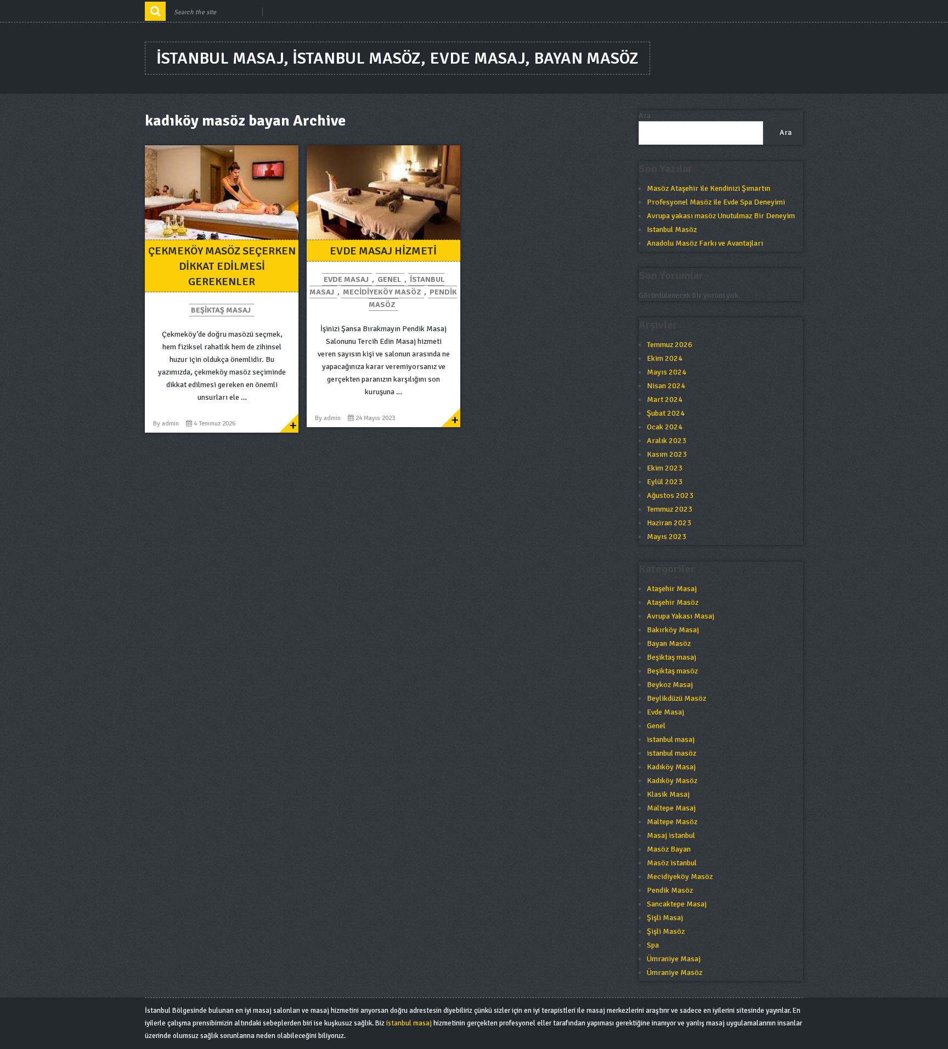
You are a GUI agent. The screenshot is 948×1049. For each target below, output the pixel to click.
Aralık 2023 (666, 440)
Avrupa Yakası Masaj (680, 616)
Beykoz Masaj (670, 684)
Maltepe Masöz (672, 821)
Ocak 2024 (664, 427)
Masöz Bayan (669, 849)
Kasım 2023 (667, 454)
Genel (389, 279)
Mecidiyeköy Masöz (382, 292)
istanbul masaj (671, 739)
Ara (645, 115)
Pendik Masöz (670, 890)
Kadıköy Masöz (672, 780)
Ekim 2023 (664, 468)
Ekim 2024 (664, 358)
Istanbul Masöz (672, 229)
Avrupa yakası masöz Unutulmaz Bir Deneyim (721, 215)
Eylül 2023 (664, 481)
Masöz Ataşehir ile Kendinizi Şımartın (708, 188)
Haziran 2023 (669, 523)
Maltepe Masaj (671, 808)
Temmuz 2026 (669, 344)
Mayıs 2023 (666, 536)
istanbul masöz (671, 753)
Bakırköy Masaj (673, 629)
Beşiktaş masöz (672, 671)
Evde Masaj (346, 279)
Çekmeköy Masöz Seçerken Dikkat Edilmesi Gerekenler (222, 266)
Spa (653, 945)
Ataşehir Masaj (672, 588)
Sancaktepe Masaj (677, 904)
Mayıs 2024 (666, 372)
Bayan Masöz (669, 643)
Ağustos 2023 (670, 495)
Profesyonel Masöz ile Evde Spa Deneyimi (716, 202)
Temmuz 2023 (669, 509)
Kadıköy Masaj (671, 767)
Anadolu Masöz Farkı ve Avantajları (705, 243)
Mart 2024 (664, 399)
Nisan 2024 (666, 385)
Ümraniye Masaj (674, 958)
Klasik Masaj (668, 794)
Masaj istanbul (671, 835)
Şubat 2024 (666, 413)
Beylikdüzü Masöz (676, 698)
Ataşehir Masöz (672, 602)
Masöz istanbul (672, 862)
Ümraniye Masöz (674, 972)
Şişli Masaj (665, 917)
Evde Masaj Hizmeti (383, 251)
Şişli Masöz (666, 931)
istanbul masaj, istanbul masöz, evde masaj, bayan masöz (397, 58)
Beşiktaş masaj (221, 310)
